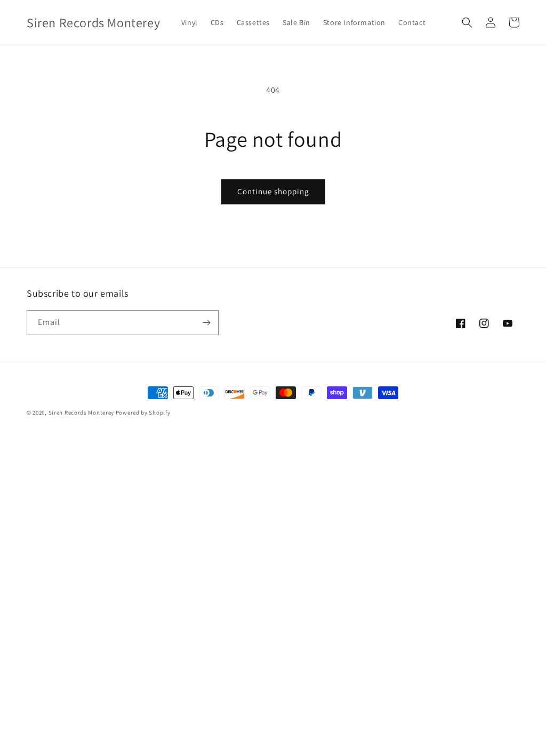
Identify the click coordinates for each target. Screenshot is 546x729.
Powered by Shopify (143, 412)
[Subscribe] (206, 322)
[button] (467, 22)
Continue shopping (273, 191)
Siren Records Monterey (81, 412)
